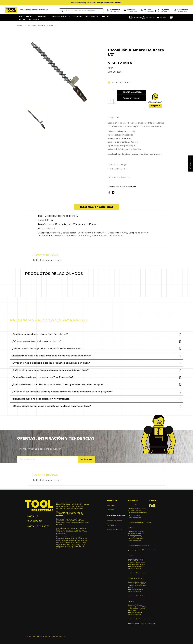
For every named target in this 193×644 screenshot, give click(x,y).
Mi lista (163, 17)
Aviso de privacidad (114, 520)
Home (19, 25)
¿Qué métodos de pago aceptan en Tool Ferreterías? (42, 377)
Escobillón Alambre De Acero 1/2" (42, 25)
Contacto (110, 509)
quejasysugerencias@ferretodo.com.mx (137, 550)
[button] (27, 16)
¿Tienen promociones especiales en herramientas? (41, 398)
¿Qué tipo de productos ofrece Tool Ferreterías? (40, 334)
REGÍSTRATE (86, 459)
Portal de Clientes (38, 526)
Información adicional (96, 207)
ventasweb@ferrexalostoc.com (137, 573)
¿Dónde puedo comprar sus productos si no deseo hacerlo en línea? (51, 406)
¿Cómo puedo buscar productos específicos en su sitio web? (47, 348)
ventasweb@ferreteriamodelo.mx (137, 522)
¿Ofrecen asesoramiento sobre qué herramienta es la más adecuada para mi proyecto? (62, 391)
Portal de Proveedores (35, 518)
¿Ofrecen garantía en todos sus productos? (37, 341)
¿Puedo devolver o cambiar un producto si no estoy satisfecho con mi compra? (57, 384)
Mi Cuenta (150, 17)
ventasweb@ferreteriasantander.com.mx (137, 596)
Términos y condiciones (111, 525)
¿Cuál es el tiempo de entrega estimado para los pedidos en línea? (50, 370)
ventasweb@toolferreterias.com (137, 545)
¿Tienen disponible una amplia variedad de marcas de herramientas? (51, 355)
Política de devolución (115, 530)
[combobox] (81, 10)
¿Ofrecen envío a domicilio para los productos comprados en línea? (51, 362)
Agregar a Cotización (131, 98)
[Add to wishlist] (110, 177)
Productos (111, 506)
